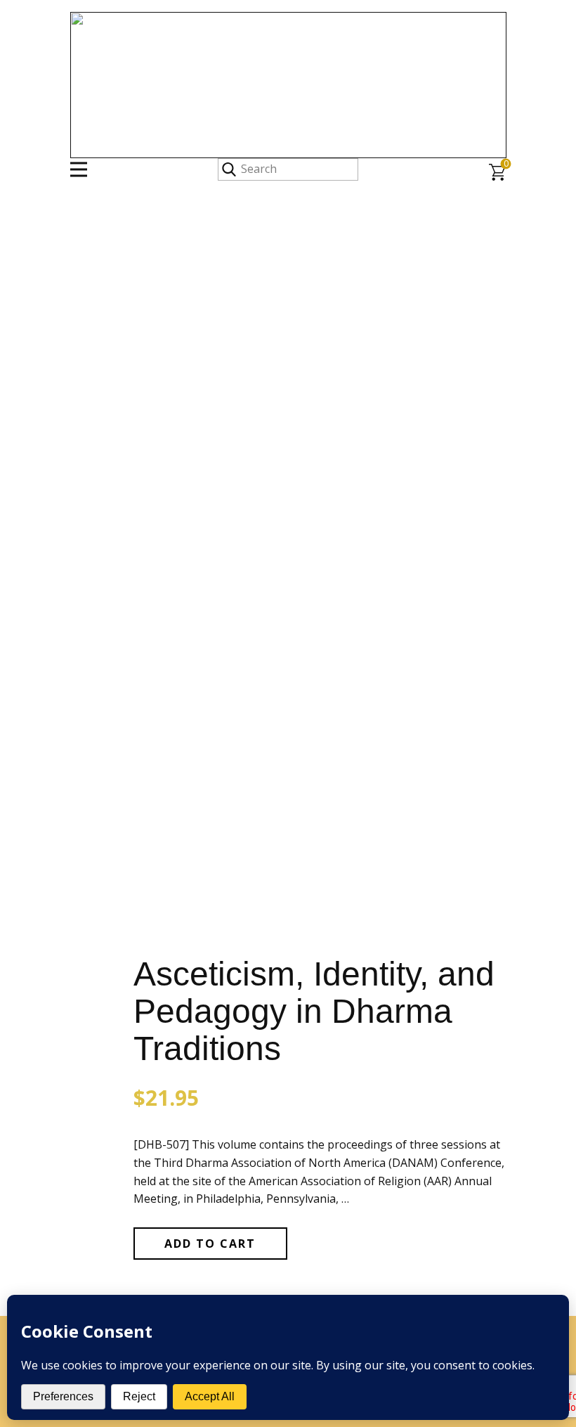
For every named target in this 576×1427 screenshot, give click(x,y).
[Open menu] (78, 169)
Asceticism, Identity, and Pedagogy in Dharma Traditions (314, 1011)
